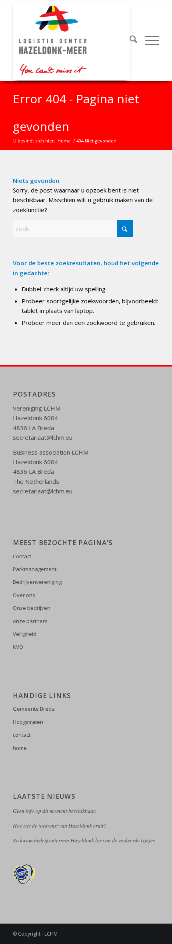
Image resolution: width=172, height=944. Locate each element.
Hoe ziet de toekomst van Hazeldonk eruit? (59, 825)
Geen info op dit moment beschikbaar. (54, 810)
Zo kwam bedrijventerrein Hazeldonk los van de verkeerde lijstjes (84, 840)
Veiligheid (24, 633)
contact (21, 734)
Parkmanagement (34, 569)
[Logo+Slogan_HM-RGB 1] (71, 40)
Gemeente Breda (34, 708)
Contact (22, 556)
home (20, 748)
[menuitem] (129, 40)
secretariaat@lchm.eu (42, 437)
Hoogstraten (28, 722)
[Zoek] (129, 40)
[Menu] (148, 40)
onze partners (30, 621)
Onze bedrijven (31, 607)
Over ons (24, 595)
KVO (18, 646)
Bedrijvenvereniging (37, 581)
